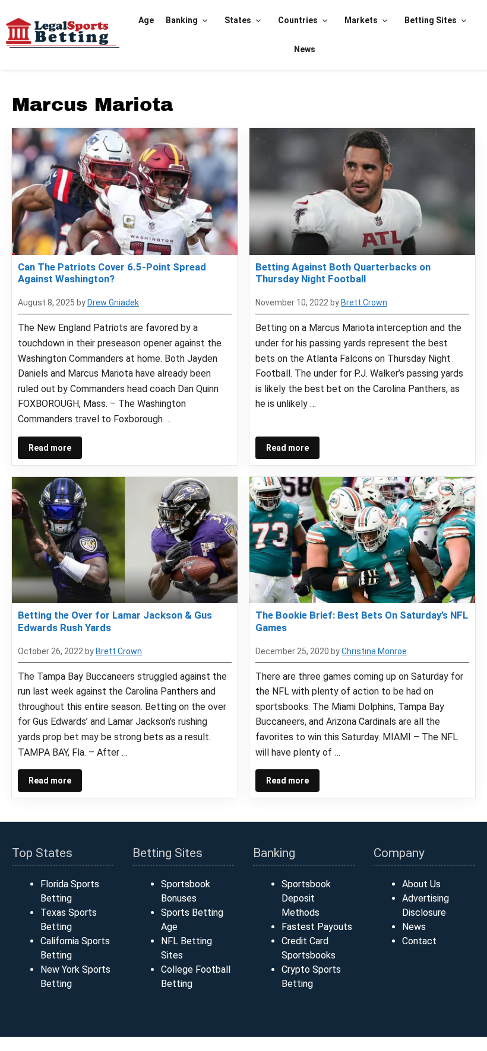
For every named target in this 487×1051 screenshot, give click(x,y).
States (237, 20)
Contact (419, 941)
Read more (50, 448)
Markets (361, 20)
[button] (205, 20)
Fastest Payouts (317, 926)
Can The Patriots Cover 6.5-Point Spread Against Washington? (112, 273)
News (304, 49)
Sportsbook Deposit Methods (306, 898)
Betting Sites (430, 20)
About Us (421, 884)
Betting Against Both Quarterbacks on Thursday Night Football (343, 273)
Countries (298, 20)
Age (146, 20)
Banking (182, 20)
